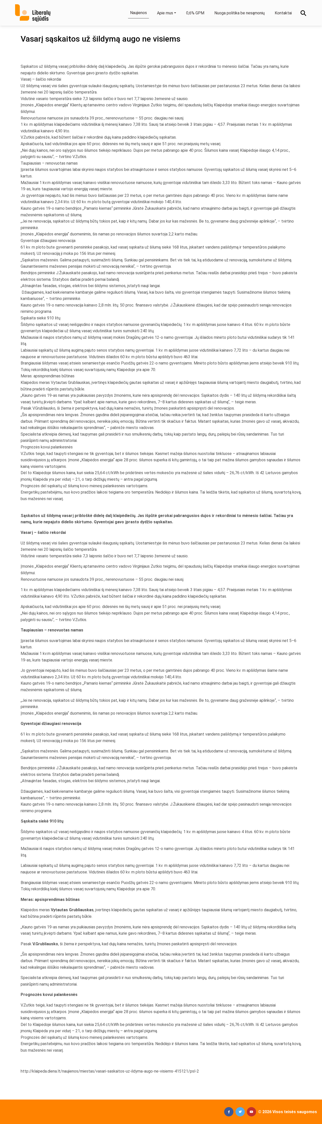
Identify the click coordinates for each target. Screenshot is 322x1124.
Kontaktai (283, 13)
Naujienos (138, 12)
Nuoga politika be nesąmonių (239, 13)
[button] (228, 1111)
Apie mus (165, 13)
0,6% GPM (195, 13)
